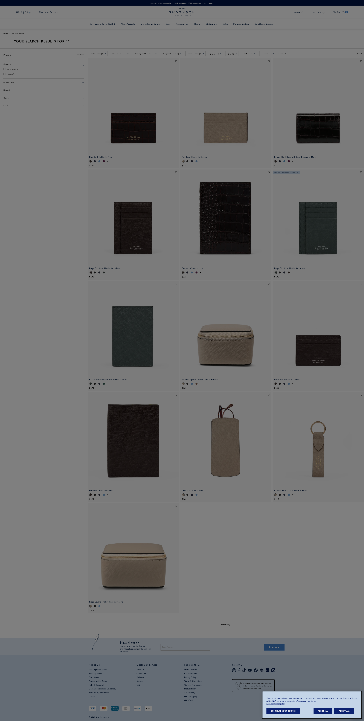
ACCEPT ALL (344, 711)
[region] (312, 705)
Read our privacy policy (275, 704)
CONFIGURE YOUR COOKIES (283, 711)
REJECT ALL (323, 711)
